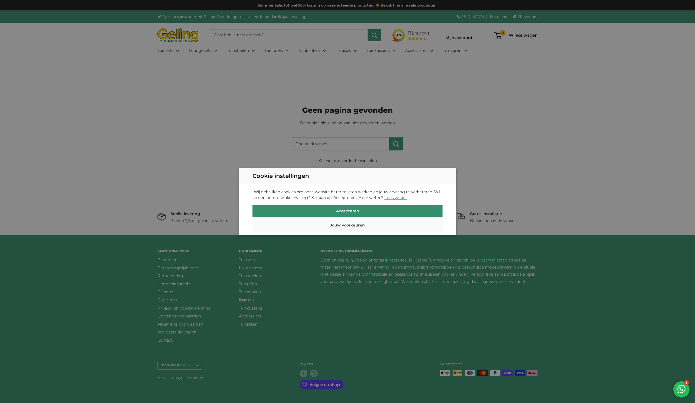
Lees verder (395, 198)
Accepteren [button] (347, 211)
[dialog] (347, 201)
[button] (347, 226)
